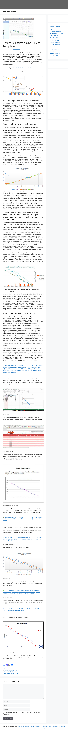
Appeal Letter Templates (56, 33)
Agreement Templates (56, 29)
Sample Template (53, 726)
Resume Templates (55, 51)
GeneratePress (11, 728)
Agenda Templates (55, 26)
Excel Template (61, 726)
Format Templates (55, 42)
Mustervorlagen (52, 728)
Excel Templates (54, 38)
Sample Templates (8, 668)
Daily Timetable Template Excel (11, 673)
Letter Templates (54, 47)
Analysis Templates (55, 31)
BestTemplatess (9, 11)
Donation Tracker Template (10, 671)
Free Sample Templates (23, 726)
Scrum (16, 670)
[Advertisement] (57, 94)
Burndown (6, 670)
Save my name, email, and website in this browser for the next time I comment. (22, 713)
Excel (13, 670)
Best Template (31, 728)
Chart (10, 670)
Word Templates (54, 55)
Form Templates (54, 40)
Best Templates (44, 726)
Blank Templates (54, 35)
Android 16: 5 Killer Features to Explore (22, 68)
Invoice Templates (55, 44)
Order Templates (54, 49)
